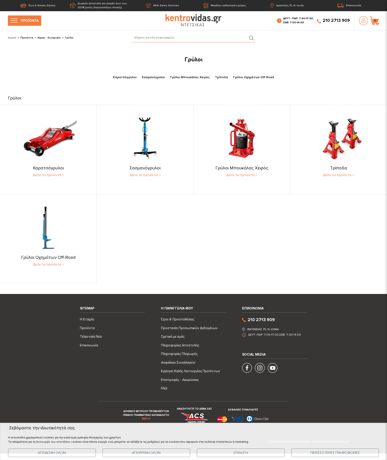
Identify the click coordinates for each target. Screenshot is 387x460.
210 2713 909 (336, 20)
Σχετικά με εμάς (172, 337)
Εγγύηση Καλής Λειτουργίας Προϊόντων (190, 371)
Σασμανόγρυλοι (153, 77)
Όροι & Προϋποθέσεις (177, 319)
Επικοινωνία (353, 5)
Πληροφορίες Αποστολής (180, 345)
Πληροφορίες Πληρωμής (179, 354)
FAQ (164, 388)
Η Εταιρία (87, 319)
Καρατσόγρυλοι (125, 77)
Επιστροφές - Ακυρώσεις (180, 380)
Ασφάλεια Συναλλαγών (178, 363)
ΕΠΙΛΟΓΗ (241, 453)
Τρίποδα (221, 77)
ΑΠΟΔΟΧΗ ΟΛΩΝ (52, 453)
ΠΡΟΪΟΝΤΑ (30, 21)
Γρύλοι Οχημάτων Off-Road (253, 77)
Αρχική (12, 37)
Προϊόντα (26, 37)
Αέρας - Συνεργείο (49, 37)
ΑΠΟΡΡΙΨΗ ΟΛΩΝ (146, 453)
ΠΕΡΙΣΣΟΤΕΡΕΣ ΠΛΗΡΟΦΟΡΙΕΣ (335, 453)
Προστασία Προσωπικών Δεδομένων (189, 328)
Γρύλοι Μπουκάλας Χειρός (190, 77)
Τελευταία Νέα (91, 337)
